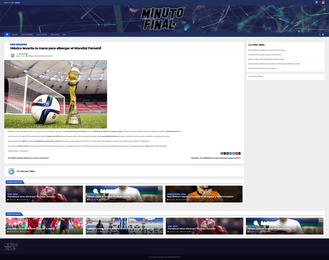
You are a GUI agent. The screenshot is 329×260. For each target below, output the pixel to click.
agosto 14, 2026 (254, 231)
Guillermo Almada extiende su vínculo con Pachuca (29, 158)
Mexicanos (55, 34)
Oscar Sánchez (23, 199)
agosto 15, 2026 (14, 231)
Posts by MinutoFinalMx (255, 76)
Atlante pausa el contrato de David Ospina (108, 196)
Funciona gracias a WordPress (156, 257)
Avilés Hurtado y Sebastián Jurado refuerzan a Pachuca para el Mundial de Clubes (274, 64)
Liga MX (14, 34)
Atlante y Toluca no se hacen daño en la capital (31, 228)
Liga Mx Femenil (27, 34)
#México (30, 56)
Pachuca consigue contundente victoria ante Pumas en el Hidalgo (120, 228)
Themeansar (177, 257)
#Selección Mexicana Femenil (43, 56)
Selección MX (42, 34)
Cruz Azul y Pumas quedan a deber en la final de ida (264, 54)
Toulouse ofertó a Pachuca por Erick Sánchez (262, 68)
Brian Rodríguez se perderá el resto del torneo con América (266, 50)
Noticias (13, 44)
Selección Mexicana (21, 44)
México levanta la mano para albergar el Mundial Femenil (266, 59)
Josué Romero (103, 199)
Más (64, 34)
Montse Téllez (23, 54)
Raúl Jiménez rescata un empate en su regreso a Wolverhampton (200, 196)
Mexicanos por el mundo (174, 194)
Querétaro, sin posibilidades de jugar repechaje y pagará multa (215, 158)
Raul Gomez (106, 231)
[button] (320, 34)
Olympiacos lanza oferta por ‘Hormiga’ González (31, 196)
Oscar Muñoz (182, 199)
